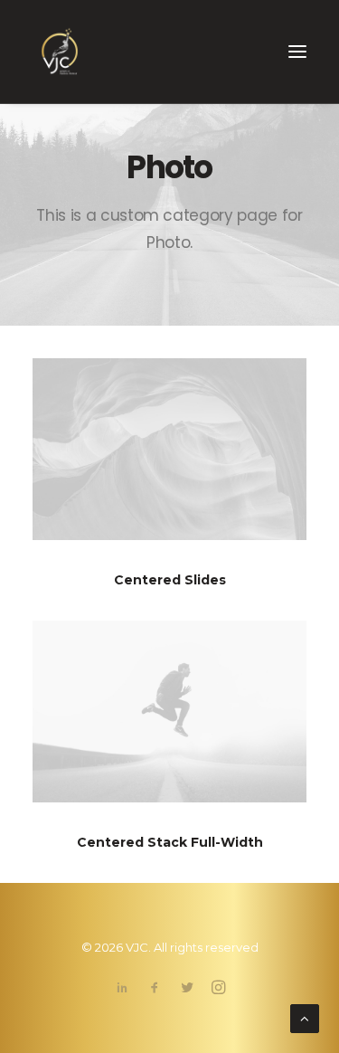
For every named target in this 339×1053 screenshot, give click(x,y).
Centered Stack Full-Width (170, 842)
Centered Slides (170, 580)
